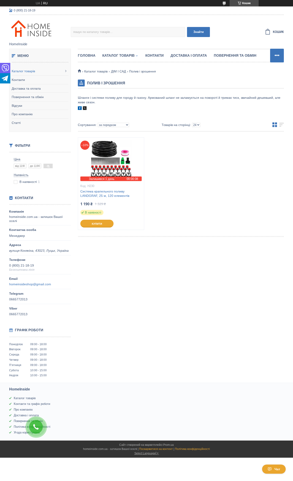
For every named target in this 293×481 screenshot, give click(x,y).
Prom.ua (168, 444)
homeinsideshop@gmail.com (30, 284)
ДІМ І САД (118, 71)
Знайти (198, 32)
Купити (97, 223)
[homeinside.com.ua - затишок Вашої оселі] (40, 28)
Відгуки (17, 105)
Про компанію (22, 114)
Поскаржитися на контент (156, 449)
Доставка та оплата (26, 88)
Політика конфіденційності (192, 449)
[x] (85, 109)
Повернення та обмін (28, 97)
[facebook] (80, 109)
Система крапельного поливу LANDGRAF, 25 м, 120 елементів (104, 194)
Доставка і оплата (189, 55)
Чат (277, 469)
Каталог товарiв (118, 55)
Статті (16, 123)
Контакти (18, 80)
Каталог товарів (23, 71)
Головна (86, 55)
